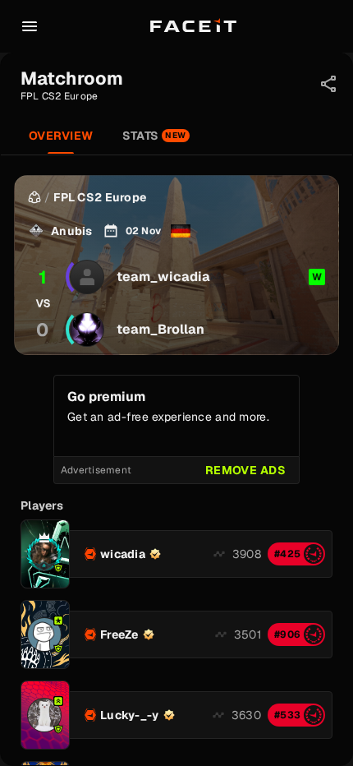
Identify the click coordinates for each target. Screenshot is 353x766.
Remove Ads (245, 470)
